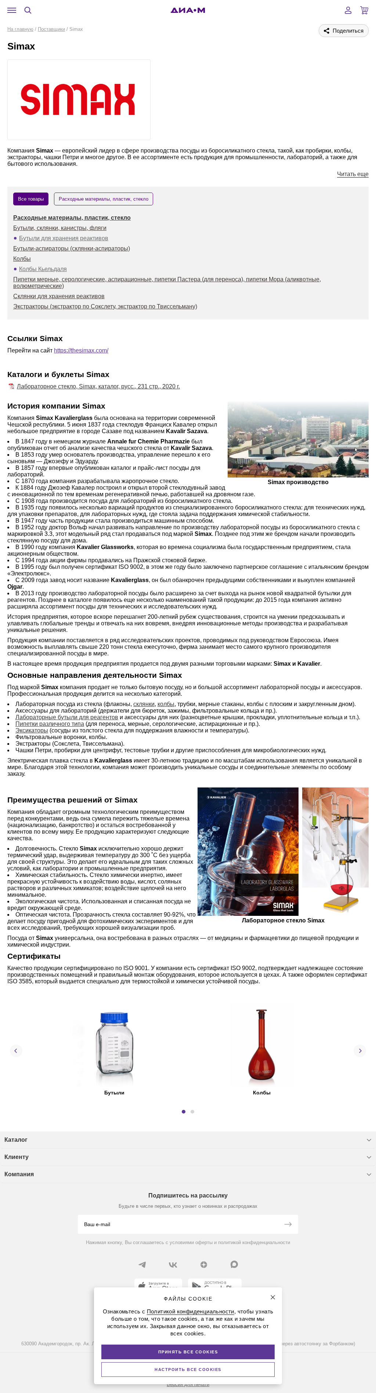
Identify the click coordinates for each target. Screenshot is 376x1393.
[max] (234, 1264)
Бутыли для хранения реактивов (63, 238)
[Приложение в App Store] (158, 1287)
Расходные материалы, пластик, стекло (72, 218)
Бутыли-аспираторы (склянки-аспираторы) (71, 248)
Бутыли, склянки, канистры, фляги (59, 228)
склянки (144, 704)
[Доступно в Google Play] (215, 1287)
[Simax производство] (298, 440)
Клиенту (16, 1157)
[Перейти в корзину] (364, 10)
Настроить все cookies (188, 1369)
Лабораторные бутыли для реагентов (66, 717)
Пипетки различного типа (49, 724)
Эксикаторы (31, 730)
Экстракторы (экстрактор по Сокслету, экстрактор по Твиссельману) (105, 306)
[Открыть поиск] (28, 10)
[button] (183, 1111)
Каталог (16, 1140)
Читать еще (353, 174)
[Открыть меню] (11, 10)
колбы (166, 704)
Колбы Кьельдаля (43, 269)
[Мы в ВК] (173, 1264)
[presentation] (16, 1051)
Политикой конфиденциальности (190, 1311)
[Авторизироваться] (348, 10)
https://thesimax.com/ (81, 350)
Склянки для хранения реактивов (59, 296)
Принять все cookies (188, 1352)
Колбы (22, 259)
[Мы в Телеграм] (142, 1264)
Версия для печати (188, 1384)
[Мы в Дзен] (203, 1264)
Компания (19, 1174)
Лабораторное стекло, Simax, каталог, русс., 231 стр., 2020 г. (98, 386)
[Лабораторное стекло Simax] (248, 852)
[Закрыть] (273, 1297)
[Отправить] (287, 1225)
